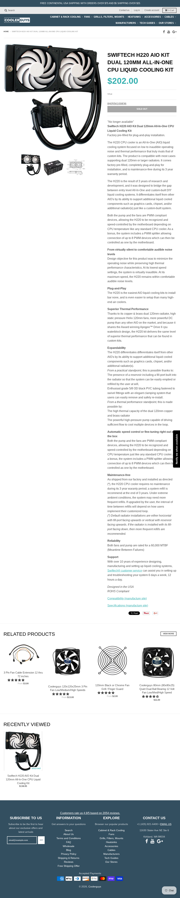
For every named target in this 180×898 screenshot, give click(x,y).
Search (69, 830)
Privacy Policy (68, 854)
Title (109, 94)
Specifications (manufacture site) (127, 605)
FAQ (68, 842)
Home (6, 31)
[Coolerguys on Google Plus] (174, 31)
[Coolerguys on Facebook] (164, 31)
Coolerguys (94, 886)
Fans (87, 17)
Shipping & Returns (68, 858)
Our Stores (166, 23)
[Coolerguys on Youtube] (168, 31)
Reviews (68, 861)
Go (41, 840)
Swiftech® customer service (124, 570)
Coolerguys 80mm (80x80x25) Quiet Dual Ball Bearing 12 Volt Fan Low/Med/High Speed (156, 689)
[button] (16, 680)
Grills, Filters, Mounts (109, 17)
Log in (137, 10)
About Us (68, 834)
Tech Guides (147, 23)
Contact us (124, 10)
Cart (171, 10)
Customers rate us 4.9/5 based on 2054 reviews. (90, 813)
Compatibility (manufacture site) (127, 598)
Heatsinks (134, 17)
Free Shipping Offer (69, 865)
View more (168, 634)
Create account (151, 10)
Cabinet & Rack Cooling (65, 17)
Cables (169, 17)
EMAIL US (165, 824)
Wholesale (68, 846)
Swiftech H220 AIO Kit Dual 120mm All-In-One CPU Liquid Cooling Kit (23, 779)
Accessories (152, 17)
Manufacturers (126, 23)
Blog (68, 850)
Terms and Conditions (68, 838)
